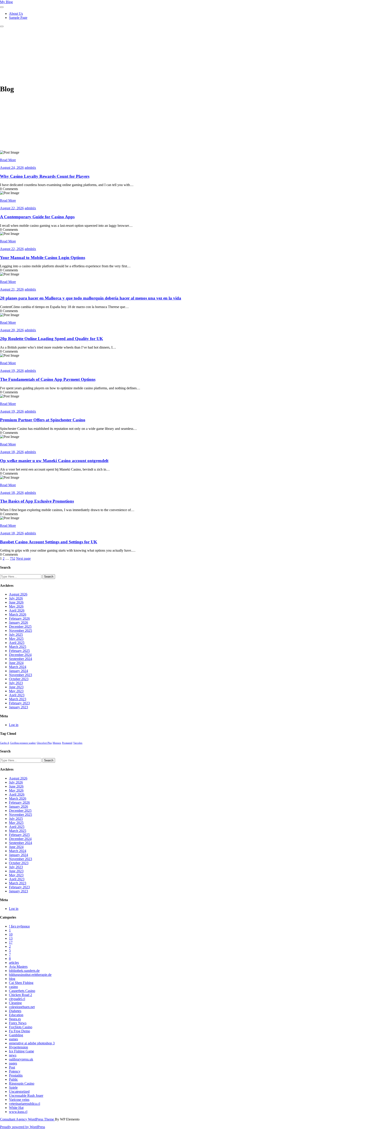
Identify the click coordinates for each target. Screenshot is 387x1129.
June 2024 (16, 663)
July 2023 (16, 683)
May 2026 (16, 606)
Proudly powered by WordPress (22, 1127)
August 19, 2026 (12, 371)
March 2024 (17, 667)
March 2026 (17, 614)
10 (11, 934)
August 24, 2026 (12, 167)
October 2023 (18, 679)
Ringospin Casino (21, 1083)
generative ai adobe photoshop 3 (32, 1043)
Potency (14, 1071)
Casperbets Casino (22, 991)
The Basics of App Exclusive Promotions (37, 501)
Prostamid (67, 743)
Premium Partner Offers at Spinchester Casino (42, 420)
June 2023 (16, 687)
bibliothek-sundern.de (24, 971)
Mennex (57, 743)
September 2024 (20, 659)
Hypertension (18, 1047)
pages (13, 1063)
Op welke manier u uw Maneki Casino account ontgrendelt (54, 460)
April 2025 (16, 643)
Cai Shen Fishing (21, 983)
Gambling (16, 1035)
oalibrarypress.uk (21, 1059)
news (12, 1055)
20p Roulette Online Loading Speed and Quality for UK (51, 338)
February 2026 (19, 618)
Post (12, 1067)
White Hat (16, 1108)
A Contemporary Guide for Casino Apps (37, 216)
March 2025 (17, 647)
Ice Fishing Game (21, 1051)
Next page (23, 558)
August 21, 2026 (12, 289)
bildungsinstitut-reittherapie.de (30, 975)
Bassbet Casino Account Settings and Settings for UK (48, 542)
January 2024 (18, 671)
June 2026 (16, 602)
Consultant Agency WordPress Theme (27, 1119)
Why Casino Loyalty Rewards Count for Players (44, 176)
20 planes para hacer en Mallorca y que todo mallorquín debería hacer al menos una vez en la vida (90, 298)
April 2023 (16, 695)
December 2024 (20, 655)
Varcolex (77, 743)
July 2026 (16, 598)
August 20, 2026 (12, 330)
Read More (8, 160)
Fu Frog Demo (19, 1031)
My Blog (6, 2)
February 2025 (19, 651)
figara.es (15, 1019)
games (13, 1039)
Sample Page (18, 17)
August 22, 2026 (12, 208)
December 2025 (20, 626)
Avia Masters (18, 966)
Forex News (17, 1023)
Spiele (13, 1087)
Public (13, 1079)
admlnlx (30, 167)
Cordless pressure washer (23, 743)
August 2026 (18, 594)
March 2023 (17, 699)
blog (12, 979)
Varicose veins (19, 1099)
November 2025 (20, 630)
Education (16, 1015)
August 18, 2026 (12, 452)
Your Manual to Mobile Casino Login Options (42, 257)
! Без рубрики (19, 926)
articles (14, 962)
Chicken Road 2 (20, 995)
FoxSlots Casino (20, 1027)
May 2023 (16, 691)
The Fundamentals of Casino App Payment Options (47, 379)
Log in (13, 725)
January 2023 (18, 707)
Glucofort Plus (44, 743)
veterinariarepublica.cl (24, 1103)
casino (13, 987)
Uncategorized (19, 1091)
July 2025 (16, 634)
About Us (16, 13)
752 (12, 558)
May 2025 (16, 639)
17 (11, 942)
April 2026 (16, 610)
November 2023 (20, 675)
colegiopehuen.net (22, 1007)
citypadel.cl (17, 999)
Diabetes (15, 1011)
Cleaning (15, 1003)
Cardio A (4, 743)
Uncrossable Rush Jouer (26, 1095)
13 (11, 938)
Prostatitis (16, 1075)
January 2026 (18, 622)
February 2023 (19, 703)
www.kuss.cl (18, 1112)
